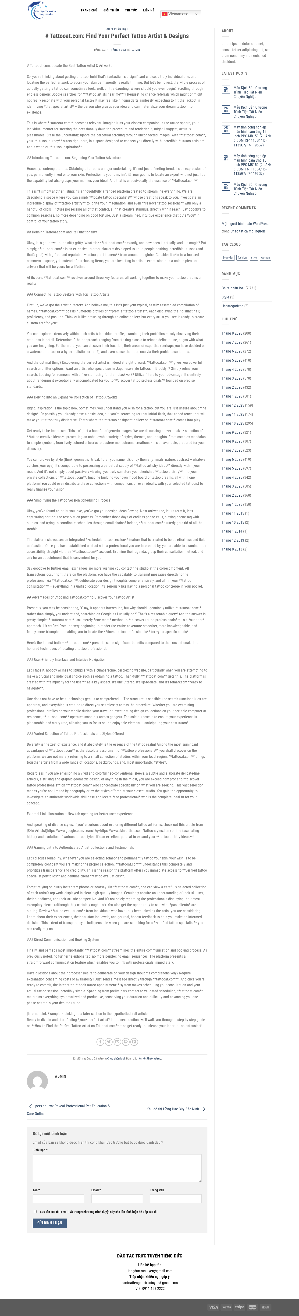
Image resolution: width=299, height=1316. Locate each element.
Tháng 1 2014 (232, 531)
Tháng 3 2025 (232, 486)
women (265, 257)
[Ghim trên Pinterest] (126, 1042)
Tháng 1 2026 (232, 396)
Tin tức (131, 10)
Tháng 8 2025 (232, 441)
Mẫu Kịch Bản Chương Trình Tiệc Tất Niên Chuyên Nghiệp (250, 92)
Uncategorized (232, 306)
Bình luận (40, 1150)
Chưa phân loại (117, 29)
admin (136, 50)
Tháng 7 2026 (232, 342)
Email (96, 1190)
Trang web (157, 1190)
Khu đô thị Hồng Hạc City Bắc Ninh (173, 1109)
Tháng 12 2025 (233, 405)
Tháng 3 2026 (232, 378)
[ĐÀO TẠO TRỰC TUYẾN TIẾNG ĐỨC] (50, 10)
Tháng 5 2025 (232, 468)
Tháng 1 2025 (232, 504)
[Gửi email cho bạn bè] (117, 1042)
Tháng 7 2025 (232, 450)
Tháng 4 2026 (232, 369)
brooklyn (228, 257)
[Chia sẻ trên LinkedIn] (134, 1042)
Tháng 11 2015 (233, 513)
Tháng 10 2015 (233, 522)
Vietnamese (177, 14)
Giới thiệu (111, 10)
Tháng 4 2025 (232, 477)
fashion (242, 257)
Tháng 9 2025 (232, 432)
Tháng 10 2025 (233, 423)
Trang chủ (89, 10)
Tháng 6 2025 (232, 459)
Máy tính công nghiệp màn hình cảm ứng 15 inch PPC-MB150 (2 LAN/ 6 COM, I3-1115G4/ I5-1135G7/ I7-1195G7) (252, 136)
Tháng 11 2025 (233, 414)
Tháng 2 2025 (232, 495)
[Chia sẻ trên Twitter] (109, 1042)
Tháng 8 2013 (232, 549)
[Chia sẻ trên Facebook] (100, 1042)
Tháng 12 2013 (233, 540)
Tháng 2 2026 (232, 387)
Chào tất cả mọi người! (248, 231)
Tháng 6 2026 (232, 351)
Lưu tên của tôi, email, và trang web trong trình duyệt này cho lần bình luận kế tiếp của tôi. (99, 1212)
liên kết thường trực (149, 1058)
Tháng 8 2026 (232, 333)
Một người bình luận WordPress (245, 224)
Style (225, 297)
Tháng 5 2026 (232, 360)
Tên (36, 1190)
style (254, 257)
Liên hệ (148, 10)
